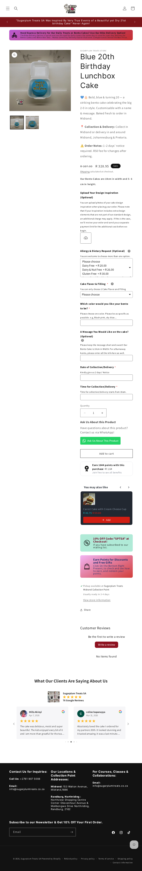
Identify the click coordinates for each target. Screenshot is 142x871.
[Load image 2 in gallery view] (32, 122)
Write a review (106, 645)
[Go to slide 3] (68, 741)
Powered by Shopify (51, 858)
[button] (8, 8)
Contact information (123, 862)
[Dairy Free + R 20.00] (105, 266)
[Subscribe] (71, 832)
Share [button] (87, 609)
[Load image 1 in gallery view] (17, 122)
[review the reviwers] (63, 712)
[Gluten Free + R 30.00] (105, 274)
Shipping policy (125, 858)
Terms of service (106, 858)
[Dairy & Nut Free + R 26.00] (105, 270)
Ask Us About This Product (102, 440)
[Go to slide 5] (74, 741)
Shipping (85, 171)
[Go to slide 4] (71, 741)
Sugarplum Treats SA (31, 858)
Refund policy (70, 858)
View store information (97, 600)
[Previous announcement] (7, 22)
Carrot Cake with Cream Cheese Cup (104, 509)
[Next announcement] (135, 22)
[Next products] (129, 487)
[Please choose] (105, 262)
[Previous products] (120, 487)
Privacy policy (88, 858)
